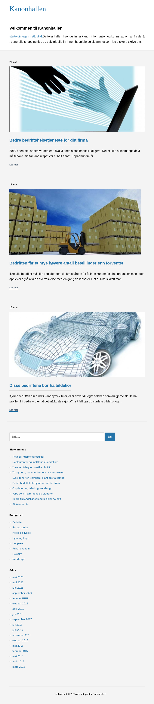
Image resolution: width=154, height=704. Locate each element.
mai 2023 (17, 577)
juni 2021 (17, 587)
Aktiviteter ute (20, 504)
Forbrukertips (20, 527)
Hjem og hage (20, 537)
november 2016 (21, 635)
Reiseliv (17, 553)
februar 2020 (20, 598)
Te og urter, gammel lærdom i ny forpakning (38, 472)
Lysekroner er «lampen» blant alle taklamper (38, 477)
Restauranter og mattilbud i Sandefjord (35, 461)
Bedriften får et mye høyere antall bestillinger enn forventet (66, 263)
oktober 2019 (20, 603)
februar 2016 (20, 650)
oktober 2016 (20, 640)
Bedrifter (17, 522)
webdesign (18, 559)
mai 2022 (17, 582)
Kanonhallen (27, 8)
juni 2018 (17, 614)
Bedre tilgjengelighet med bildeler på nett (36, 498)
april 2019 (18, 608)
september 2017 (22, 619)
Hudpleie (17, 543)
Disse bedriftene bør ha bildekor (40, 385)
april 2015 (18, 661)
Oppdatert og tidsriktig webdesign (32, 488)
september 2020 (22, 592)
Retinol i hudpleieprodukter (28, 456)
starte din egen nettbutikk (26, 36)
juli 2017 (17, 624)
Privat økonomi (21, 548)
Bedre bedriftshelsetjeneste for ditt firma (48, 140)
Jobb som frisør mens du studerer (32, 493)
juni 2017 (17, 629)
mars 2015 (18, 666)
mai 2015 (17, 656)
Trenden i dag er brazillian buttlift (31, 467)
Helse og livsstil (21, 532)
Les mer (13, 164)
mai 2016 (17, 645)
